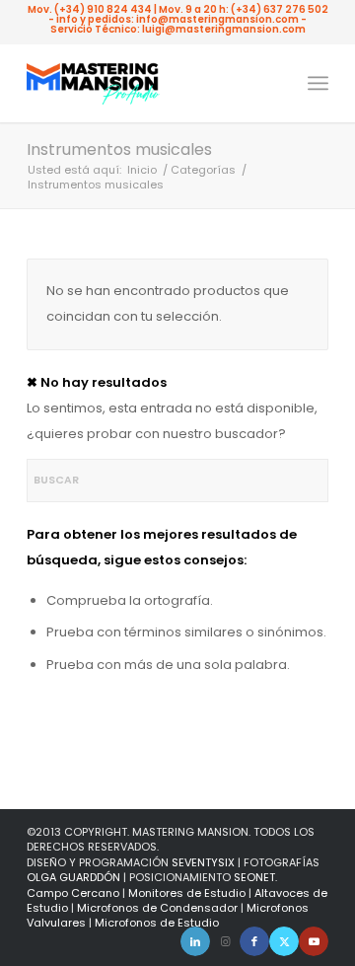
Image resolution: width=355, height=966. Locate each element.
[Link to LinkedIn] (195, 941)
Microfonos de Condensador (157, 908)
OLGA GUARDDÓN (73, 877)
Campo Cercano (73, 893)
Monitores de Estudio (187, 893)
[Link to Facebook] (254, 941)
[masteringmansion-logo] (147, 82)
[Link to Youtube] (313, 941)
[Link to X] (284, 941)
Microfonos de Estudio (157, 922)
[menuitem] (318, 83)
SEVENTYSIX (203, 862)
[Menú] (318, 83)
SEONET (254, 877)
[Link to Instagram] (225, 941)
